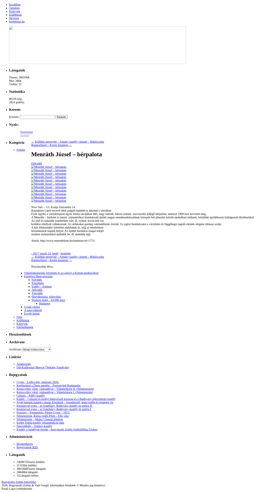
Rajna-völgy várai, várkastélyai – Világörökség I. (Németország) (55, 392)
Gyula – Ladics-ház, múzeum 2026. (38, 382)
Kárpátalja (38, 283)
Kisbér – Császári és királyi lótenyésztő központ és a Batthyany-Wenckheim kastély (66, 399)
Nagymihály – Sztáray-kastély (34, 426)
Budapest (44, 303)
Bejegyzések (27, 447)
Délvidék (36, 163)
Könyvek (22, 323)
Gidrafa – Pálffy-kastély (31, 395)
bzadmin (66, 253)
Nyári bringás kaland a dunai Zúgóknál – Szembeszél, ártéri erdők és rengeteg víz (65, 402)
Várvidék (37, 293)
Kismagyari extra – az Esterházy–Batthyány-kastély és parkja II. (55, 405)
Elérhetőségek (25, 327)
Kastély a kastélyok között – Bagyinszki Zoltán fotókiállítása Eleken (57, 429)
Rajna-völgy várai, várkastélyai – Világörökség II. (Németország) (55, 388)
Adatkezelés (24, 364)
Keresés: (14, 116)
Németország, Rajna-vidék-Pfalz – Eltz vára (43, 416)
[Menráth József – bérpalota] (48, 167)
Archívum (15, 349)
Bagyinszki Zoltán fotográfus (19, 482)
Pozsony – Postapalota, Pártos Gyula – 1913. (43, 412)
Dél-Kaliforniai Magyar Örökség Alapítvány (43, 367)
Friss (19, 317)
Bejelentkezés (25, 444)
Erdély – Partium (42, 286)
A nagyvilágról (33, 310)
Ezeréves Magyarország (38, 276)
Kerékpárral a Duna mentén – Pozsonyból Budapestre (49, 385)
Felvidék (37, 279)
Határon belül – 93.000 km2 (48, 300)
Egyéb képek (32, 313)
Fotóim (21, 149)
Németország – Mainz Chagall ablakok (40, 419)
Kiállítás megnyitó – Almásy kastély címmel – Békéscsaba (67, 141)
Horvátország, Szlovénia (46, 296)
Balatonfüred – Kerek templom (51, 145)
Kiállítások (23, 320)
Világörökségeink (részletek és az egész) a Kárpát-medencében (61, 273)
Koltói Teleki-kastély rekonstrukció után (40, 422)
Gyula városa (32, 306)
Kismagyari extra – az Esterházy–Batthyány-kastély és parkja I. (54, 409)
